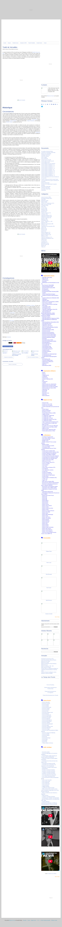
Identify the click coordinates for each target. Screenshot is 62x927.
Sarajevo (9, 42)
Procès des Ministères (46, 727)
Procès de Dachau (45, 709)
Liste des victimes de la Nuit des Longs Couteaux (49, 179)
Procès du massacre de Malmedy (48, 732)
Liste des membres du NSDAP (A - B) (47, 164)
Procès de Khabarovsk (46, 714)
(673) (46, 215)
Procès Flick (44, 736)
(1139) (46, 204)
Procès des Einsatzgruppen (47, 723)
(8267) (46, 198)
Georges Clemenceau (30, 120)
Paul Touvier (48, 587)
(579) (46, 217)
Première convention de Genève (48, 769)
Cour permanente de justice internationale (50, 777)
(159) (46, 234)
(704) (44, 214)
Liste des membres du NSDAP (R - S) (47, 173)
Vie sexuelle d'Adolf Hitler (45, 188)
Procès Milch (44, 740)
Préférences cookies (54, 920)
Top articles (24, 920)
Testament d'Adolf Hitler (45, 187)
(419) (44, 222)
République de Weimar (31, 305)
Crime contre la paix (46, 781)
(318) (44, 229)
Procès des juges (45, 725)
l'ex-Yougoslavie (50, 692)
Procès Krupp (45, 739)
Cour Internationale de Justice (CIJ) (49, 774)
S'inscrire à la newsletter (7, 346)
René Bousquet (49, 574)
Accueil (4, 42)
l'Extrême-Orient (50, 688)
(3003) (44, 200)
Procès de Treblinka (46, 722)
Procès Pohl (44, 741)
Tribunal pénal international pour (50, 691)
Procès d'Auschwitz (46, 702)
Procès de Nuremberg (50, 684)
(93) (44, 239)
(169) (45, 233)
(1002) (44, 208)
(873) (44, 211)
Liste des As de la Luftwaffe (46, 159)
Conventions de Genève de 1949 (48, 763)
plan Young (12, 312)
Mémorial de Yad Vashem (45, 661)
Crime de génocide (46, 783)
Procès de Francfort (46, 703)
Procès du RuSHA (45, 734)
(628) (46, 216)
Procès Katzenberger (46, 737)
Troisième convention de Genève (48, 772)
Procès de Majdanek (46, 718)
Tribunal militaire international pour (50, 687)
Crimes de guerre (45, 785)
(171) (45, 232)
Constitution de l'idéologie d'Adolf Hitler (48, 152)
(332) (43, 227)
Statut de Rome (45, 795)
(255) (43, 231)
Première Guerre (15, 42)
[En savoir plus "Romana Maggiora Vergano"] (44, 642)
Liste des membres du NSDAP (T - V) (47, 174)
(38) (45, 243)
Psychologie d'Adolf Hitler (45, 186)
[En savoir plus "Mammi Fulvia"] (56, 636)
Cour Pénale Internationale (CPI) (48, 776)
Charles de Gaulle (48, 613)
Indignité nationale (45, 786)
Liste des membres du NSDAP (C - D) (47, 165)
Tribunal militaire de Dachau (47, 742)
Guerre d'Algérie (44, 157)
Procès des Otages (46, 728)
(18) (43, 245)
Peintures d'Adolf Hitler (45, 182)
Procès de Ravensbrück (46, 721)
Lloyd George (34, 119)
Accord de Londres (46, 751)
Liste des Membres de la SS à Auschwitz (48, 163)
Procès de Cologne (46, 708)
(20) (45, 244)
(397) (44, 225)
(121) (46, 237)
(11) (43, 246)
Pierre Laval (49, 562)
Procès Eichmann (45, 713)
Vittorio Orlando (13, 120)
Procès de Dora (45, 711)
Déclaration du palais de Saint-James (49, 767)
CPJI (42, 778)
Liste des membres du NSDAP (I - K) (47, 169)
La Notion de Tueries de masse (48, 787)
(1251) (47, 203)
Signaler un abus (33, 920)
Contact (45, 42)
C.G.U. (38, 920)
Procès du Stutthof (45, 735)
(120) (47, 238)
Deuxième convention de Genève (48, 771)
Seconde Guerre (39, 42)
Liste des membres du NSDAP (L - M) (48, 170)
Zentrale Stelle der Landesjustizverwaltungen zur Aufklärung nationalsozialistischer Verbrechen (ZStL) (49, 669)
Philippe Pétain (49, 551)
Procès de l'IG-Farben (46, 717)
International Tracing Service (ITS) (47, 658)
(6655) (43, 199)
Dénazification (45, 768)
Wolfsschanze (43, 190)
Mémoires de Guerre (50, 95)
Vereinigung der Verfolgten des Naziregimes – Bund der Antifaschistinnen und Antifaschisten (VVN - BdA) (50, 799)
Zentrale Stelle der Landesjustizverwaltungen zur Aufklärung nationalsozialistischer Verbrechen (49, 803)
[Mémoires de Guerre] (44, 90)
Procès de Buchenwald (46, 707)
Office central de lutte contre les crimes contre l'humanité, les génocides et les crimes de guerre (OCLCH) (50, 790)
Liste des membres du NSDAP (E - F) (47, 167)
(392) (48, 226)
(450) (44, 220)
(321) (44, 228)
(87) (44, 240)
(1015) (43, 206)
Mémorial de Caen (44, 664)
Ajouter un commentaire (12, 364)
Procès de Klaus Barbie (46, 716)
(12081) (46, 197)
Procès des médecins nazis (47, 712)
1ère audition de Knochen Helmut (47, 151)
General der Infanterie (45, 156)
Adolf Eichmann (49, 600)
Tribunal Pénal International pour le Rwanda (50, 695)
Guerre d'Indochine (44, 158)
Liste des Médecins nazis (45, 162)
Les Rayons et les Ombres (51, 873)
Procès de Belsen (45, 704)
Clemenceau (38, 132)
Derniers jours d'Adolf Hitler (46, 153)
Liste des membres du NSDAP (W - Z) (48, 175)
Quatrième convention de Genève (48, 773)
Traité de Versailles (31, 42)
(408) (47, 223)
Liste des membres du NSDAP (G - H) (48, 168)
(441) (46, 221)
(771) (46, 212)
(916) (44, 210)
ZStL (56, 804)
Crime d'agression (45, 782)
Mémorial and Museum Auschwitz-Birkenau (48, 663)
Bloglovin (42, 106)
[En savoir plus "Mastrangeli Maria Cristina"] (56, 642)
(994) (44, 209)
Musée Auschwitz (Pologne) (46, 667)
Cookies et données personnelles (45, 920)
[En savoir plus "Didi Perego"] (50, 642)
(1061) (44, 205)
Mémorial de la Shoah (45, 662)
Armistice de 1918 (23, 42)
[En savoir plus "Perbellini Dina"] (50, 636)
